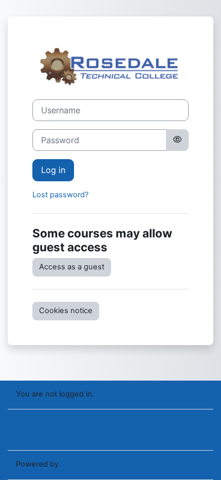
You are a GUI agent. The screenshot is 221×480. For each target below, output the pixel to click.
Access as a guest (71, 266)
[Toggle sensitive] (177, 140)
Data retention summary (59, 422)
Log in (53, 170)
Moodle (74, 464)
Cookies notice (66, 310)
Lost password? (60, 194)
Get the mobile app (50, 435)
